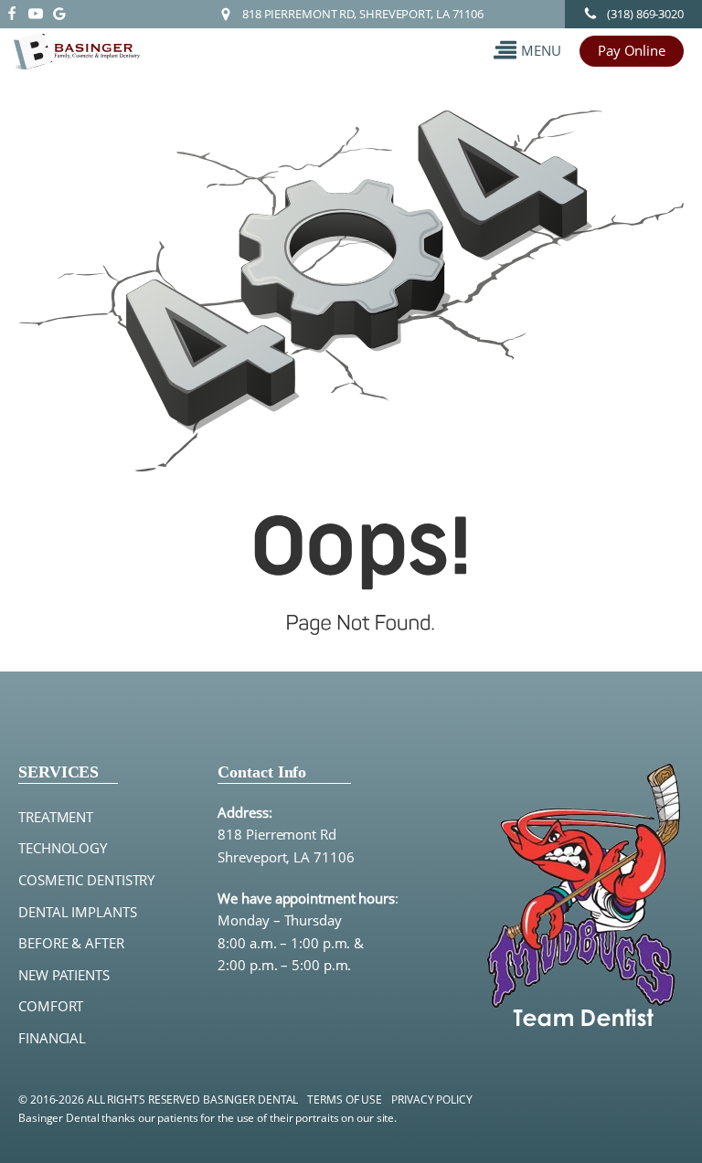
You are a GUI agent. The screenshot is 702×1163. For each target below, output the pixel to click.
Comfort (50, 1006)
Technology (62, 848)
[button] (527, 50)
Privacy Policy (432, 1099)
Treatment (55, 817)
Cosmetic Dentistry (86, 880)
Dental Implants (77, 912)
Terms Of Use (344, 1099)
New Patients (64, 975)
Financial (52, 1038)
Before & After (71, 943)
